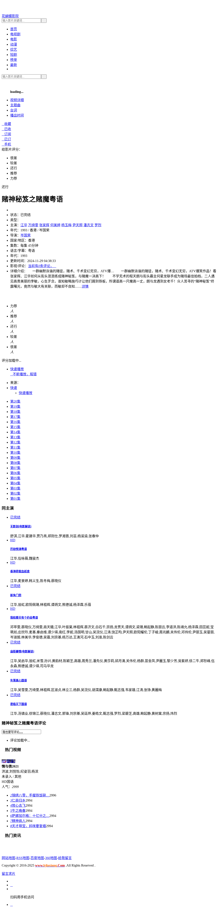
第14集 (15, 432)
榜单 (13, 60)
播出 (17, 115)
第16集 (15, 422)
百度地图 (37, 858)
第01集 (15, 498)
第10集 (15, 452)
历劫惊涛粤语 (18, 549)
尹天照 (77, 225)
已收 (6, 129)
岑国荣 (25, 235)
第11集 (15, 447)
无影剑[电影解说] (20, 526)
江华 (23, 225)
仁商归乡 (18, 800)
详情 (85, 286)
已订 (6, 139)
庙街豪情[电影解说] (22, 651)
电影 (13, 39)
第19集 (15, 406)
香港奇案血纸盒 (20, 571)
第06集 (15, 473)
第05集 (15, 478)
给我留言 (65, 858)
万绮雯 (33, 225)
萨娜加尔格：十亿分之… (29, 816)
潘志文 (88, 225)
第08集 (15, 463)
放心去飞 (18, 805)
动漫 (13, 44)
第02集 (15, 493)
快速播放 (17, 369)
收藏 (6, 124)
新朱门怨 (15, 595)
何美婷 (55, 225)
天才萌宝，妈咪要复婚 (28, 826)
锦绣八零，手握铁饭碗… (29, 795)
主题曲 (15, 105)
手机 (6, 144)
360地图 (51, 858)
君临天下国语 (18, 704)
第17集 (15, 417)
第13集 (15, 437)
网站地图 (8, 858)
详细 (17, 100)
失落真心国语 (18, 680)
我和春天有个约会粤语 (24, 617)
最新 (13, 65)
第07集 (15, 468)
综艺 (13, 49)
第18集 (15, 411)
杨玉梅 (66, 225)
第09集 (15, 457)
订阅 (6, 134)
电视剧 (15, 34)
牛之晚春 (18, 810)
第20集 (15, 401)
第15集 (15, 427)
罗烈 (98, 225)
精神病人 (18, 821)
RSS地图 (22, 858)
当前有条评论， (42, 266)
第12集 (15, 442)
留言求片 (8, 873)
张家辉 (44, 225)
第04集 (15, 483)
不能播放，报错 (23, 374)
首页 (13, 29)
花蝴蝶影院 (10, 16)
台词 (13, 110)
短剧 (13, 54)
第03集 (15, 488)
